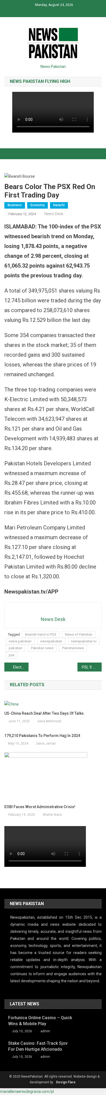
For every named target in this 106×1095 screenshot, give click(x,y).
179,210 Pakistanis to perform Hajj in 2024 (42, 735)
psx (11, 655)
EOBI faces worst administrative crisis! (39, 807)
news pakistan (20, 641)
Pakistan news (42, 648)
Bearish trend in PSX (40, 634)
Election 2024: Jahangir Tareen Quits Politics (21, 667)
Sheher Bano (52, 815)
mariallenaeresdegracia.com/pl (27, 1091)
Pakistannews (73, 648)
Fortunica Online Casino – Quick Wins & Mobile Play (40, 1020)
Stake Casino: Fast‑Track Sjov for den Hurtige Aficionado (38, 1046)
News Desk (53, 214)
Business (15, 205)
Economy (37, 205)
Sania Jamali (46, 743)
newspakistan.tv (83, 641)
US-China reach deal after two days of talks (44, 713)
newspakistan (51, 641)
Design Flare (66, 1082)
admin (45, 1031)
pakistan (15, 648)
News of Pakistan (78, 634)
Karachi (59, 205)
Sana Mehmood (49, 721)
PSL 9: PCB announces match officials (92, 667)
